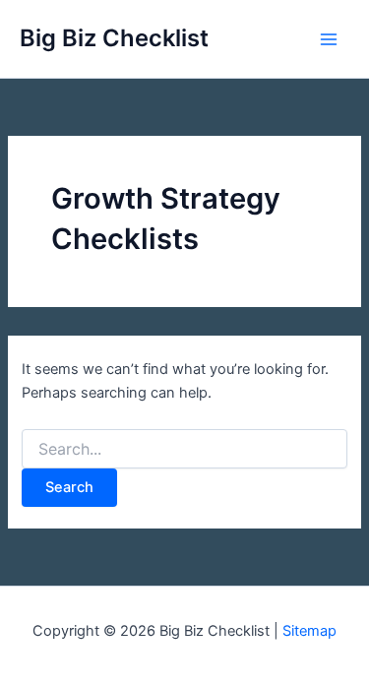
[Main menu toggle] (328, 39)
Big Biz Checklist (114, 38)
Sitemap (309, 631)
